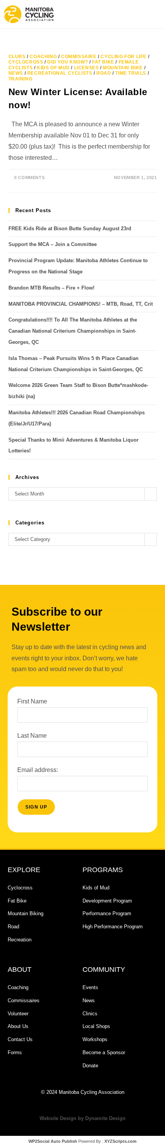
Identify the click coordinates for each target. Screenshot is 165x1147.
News (15, 73)
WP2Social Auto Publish (52, 1141)
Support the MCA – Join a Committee (52, 244)
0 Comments (29, 177)
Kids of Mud (53, 67)
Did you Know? (67, 62)
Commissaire (79, 56)
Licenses (86, 67)
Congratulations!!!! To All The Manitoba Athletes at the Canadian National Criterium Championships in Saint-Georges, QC (72, 331)
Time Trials (130, 73)
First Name (32, 701)
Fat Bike (103, 62)
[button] (121, 14)
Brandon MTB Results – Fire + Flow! (51, 288)
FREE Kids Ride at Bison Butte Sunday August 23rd (69, 228)
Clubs (17, 56)
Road (103, 73)
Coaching (43, 56)
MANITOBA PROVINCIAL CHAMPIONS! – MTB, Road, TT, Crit (80, 304)
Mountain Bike (123, 67)
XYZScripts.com (120, 1141)
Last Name (32, 735)
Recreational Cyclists (59, 73)
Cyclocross (25, 62)
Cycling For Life (124, 56)
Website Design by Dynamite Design (82, 1118)
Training (20, 79)
